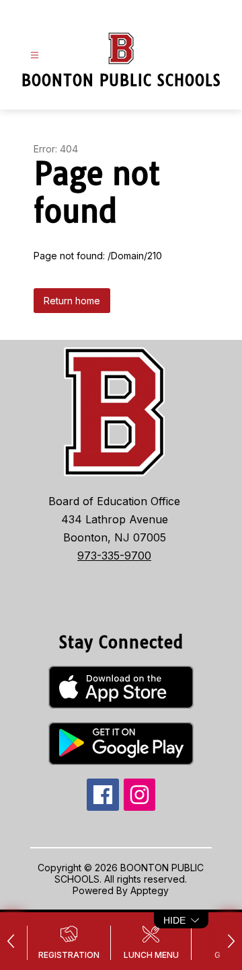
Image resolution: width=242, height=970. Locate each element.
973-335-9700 (114, 555)
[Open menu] (34, 55)
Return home (72, 300)
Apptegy (149, 890)
